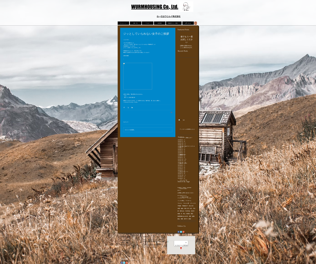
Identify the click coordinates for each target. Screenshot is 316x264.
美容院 (188, 213)
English (180, 187)
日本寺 (192, 211)
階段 (182, 219)
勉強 (182, 208)
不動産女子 (185, 206)
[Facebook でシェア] (124, 107)
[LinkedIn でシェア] (132, 107)
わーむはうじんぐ (182, 195)
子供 (194, 208)
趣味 (193, 216)
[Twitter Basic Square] (181, 232)
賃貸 (190, 216)
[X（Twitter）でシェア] (128, 107)
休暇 (179, 208)
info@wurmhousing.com (155, 244)
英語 (192, 213)
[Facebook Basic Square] (178, 232)
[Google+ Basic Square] (183, 232)
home (184, 187)
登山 (184, 213)
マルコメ (180, 203)
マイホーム (188, 200)
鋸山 (179, 219)
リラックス (193, 203)
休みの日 (191, 206)
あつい (179, 190)
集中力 (186, 219)
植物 (179, 213)
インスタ (189, 198)
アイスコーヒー (182, 198)
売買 (185, 208)
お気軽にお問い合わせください (186, 193)
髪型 (190, 219)
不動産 (179, 206)
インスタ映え (181, 200)
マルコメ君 (186, 203)
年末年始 (187, 211)
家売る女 (182, 211)
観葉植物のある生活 (183, 216)
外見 (191, 208)
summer (189, 187)
